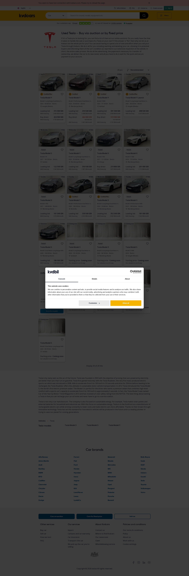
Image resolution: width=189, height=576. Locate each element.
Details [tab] (94, 279)
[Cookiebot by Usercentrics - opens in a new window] (131, 271)
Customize (93, 303)
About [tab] (127, 279)
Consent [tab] (61, 279)
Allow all (125, 303)
